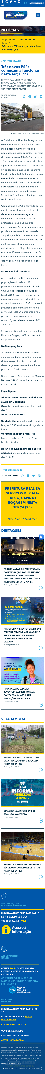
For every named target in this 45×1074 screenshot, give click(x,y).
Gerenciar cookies (9, 1068)
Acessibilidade (37, 3)
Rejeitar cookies (23, 1068)
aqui (23, 921)
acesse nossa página (12, 1040)
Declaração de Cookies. (13, 1064)
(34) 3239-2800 (14, 917)
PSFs (10, 61)
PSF (4, 61)
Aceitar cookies (36, 1068)
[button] (38, 15)
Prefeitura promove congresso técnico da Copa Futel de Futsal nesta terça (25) (22, 868)
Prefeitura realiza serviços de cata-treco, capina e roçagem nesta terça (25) (22, 498)
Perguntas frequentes (13, 1025)
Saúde (17, 61)
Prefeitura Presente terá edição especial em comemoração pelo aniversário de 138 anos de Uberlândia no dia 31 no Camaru (22, 635)
